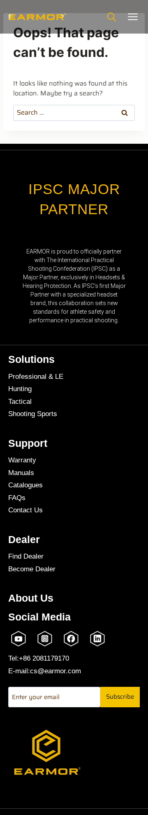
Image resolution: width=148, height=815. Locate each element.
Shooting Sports (32, 414)
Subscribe (120, 697)
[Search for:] (74, 112)
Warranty (22, 460)
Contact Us (25, 510)
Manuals (21, 473)
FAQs (16, 498)
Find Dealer (26, 556)
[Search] (111, 16)
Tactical (20, 401)
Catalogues (25, 485)
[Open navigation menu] (132, 16)
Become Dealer (32, 569)
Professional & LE (35, 376)
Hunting (20, 389)
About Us (30, 598)
